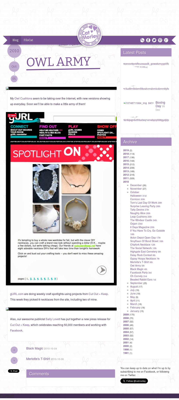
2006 (126, 325)
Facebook (16, 330)
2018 (126, 153)
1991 (126, 353)
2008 (126, 318)
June (133, 293)
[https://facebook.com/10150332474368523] (61, 309)
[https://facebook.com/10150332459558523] (61, 88)
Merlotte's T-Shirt (45, 358)
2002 (126, 339)
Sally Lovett (53, 319)
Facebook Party (141, 272)
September (136, 283)
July (132, 290)
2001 (126, 342)
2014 (126, 167)
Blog (16, 40)
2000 (126, 346)
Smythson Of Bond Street (146, 241)
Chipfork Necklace (142, 244)
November (136, 188)
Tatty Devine (139, 209)
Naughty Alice (140, 213)
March (133, 304)
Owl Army (137, 265)
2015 (126, 164)
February (135, 307)
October (134, 192)
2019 (126, 150)
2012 (126, 174)
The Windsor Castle (143, 220)
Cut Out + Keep (98, 294)
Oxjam (136, 223)
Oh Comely (138, 276)
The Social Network (143, 248)
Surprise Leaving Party (145, 206)
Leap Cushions (141, 216)
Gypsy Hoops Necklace (145, 258)
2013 (126, 171)
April (132, 300)
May (132, 297)
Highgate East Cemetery (145, 251)
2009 (126, 314)
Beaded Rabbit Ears (143, 279)
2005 (126, 328)
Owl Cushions (23, 98)
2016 (126, 160)
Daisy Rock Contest (143, 255)
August (134, 286)
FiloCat (28, 40)
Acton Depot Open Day (145, 237)
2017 (126, 157)
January (134, 311)
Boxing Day (160, 105)
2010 (126, 181)
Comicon (137, 199)
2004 (126, 332)
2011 (126, 178)
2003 (126, 335)
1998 (126, 349)
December (136, 185)
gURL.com (16, 294)
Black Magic (41, 348)
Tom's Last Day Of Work (146, 202)
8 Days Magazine (142, 227)
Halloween (138, 195)
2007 (126, 321)
